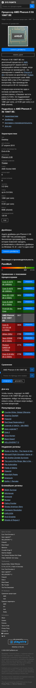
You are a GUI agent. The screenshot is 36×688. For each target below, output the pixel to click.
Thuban (30, 74)
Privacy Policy (6, 628)
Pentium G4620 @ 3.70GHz (6, 347)
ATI (4, 607)
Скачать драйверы (18, 50)
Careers (4, 620)
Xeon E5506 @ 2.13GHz (7, 339)
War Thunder (5, 585)
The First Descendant (8, 587)
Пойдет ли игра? (9, 2)
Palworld (4, 542)
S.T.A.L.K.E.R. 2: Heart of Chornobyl (12, 567)
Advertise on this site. (18, 647)
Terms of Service (17, 684)
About (3, 618)
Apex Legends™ (6, 537)
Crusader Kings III (7, 550)
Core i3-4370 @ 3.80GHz (7, 283)
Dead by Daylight (6, 553)
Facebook (6, 633)
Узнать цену (18, 55)
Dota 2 (3, 580)
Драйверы (9, 119)
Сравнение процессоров (20, 19)
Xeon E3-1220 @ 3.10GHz (8, 296)
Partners (4, 623)
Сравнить (29, 282)
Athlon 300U (7, 334)
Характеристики (11, 116)
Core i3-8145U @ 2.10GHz (8, 355)
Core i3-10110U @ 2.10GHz (6, 327)
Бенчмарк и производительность (18, 122)
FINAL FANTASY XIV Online (10, 558)
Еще (4, 220)
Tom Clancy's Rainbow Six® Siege (11, 555)
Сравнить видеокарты (8, 601)
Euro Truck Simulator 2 (8, 534)
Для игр (8, 126)
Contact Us (5, 631)
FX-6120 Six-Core (7, 309)
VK (4, 636)
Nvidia (5, 612)
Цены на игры (6, 532)
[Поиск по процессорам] (32, 6)
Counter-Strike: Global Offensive (11, 564)
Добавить (19, 381)
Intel (4, 599)
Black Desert (5, 545)
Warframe (4, 547)
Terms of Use (5, 626)
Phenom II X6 (7, 157)
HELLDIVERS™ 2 (7, 540)
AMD (30, 19)
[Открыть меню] (33, 2)
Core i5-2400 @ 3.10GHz (7, 303)
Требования (5, 561)
